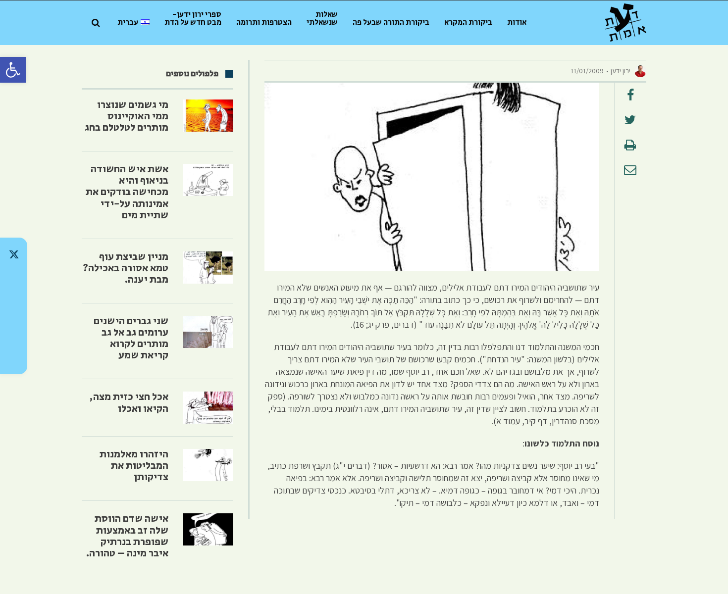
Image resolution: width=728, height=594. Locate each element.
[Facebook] (13, 332)
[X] (13, 254)
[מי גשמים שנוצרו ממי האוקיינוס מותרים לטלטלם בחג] (208, 115)
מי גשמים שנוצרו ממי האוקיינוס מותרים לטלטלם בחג (126, 116)
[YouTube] (13, 357)
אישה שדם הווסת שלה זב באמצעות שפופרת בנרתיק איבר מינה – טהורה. (127, 535)
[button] (13, 70)
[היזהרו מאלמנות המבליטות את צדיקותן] (208, 465)
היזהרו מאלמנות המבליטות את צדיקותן (134, 466)
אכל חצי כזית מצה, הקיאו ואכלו (129, 403)
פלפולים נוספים (192, 74)
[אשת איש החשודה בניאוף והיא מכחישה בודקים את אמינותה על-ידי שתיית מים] (208, 180)
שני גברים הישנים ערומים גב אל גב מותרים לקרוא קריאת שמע (131, 338)
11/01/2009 (587, 70)
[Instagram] (13, 306)
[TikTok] (13, 280)
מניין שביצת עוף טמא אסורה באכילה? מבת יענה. (125, 268)
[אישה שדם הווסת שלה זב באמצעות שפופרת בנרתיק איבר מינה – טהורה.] (208, 529)
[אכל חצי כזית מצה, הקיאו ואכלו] (208, 408)
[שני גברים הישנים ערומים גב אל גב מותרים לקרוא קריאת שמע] (208, 332)
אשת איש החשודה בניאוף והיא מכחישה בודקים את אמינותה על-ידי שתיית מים (127, 192)
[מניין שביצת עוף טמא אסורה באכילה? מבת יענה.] (208, 267)
